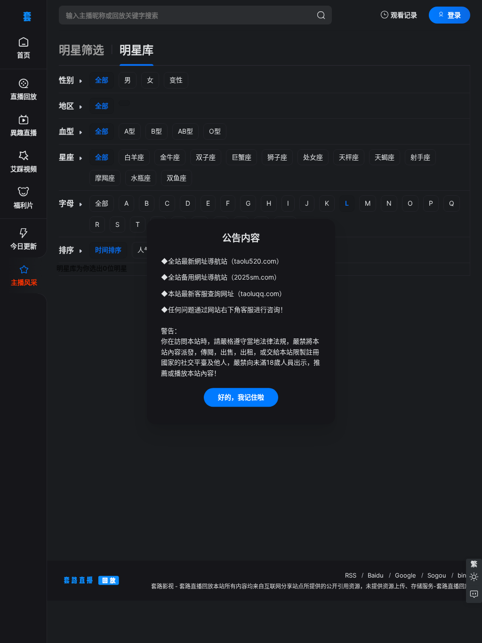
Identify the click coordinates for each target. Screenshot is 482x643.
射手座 (420, 157)
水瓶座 (141, 178)
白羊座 (134, 157)
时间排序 (108, 250)
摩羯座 (105, 178)
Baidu (376, 575)
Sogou (436, 575)
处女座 (313, 157)
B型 (156, 131)
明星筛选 (81, 50)
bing (464, 575)
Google (405, 575)
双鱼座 (176, 178)
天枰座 (349, 157)
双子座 (206, 157)
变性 (176, 80)
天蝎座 (384, 157)
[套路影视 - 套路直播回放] (23, 15)
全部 (101, 80)
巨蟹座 (241, 157)
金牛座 (170, 157)
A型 (129, 131)
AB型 (185, 131)
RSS (350, 575)
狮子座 (277, 157)
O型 (215, 131)
